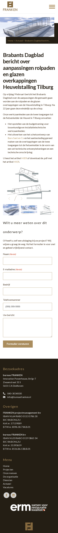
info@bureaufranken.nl (19, 397)
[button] (9, 198)
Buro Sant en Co (16, 138)
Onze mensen (10, 473)
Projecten (8, 469)
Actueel (19, 40)
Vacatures (8, 487)
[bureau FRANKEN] (10, 6)
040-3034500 (14, 393)
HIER (24, 158)
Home (10, 40)
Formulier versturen (18, 344)
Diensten (7, 480)
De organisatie (10, 476)
